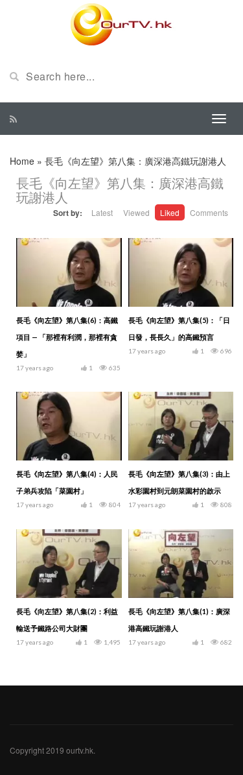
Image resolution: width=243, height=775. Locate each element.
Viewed (136, 212)
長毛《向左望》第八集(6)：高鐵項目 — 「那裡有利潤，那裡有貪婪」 (67, 337)
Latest (102, 212)
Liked (169, 212)
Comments (209, 212)
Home (22, 160)
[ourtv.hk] (122, 24)
